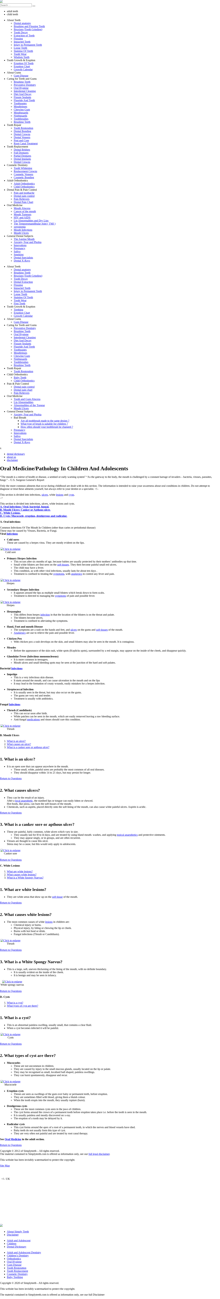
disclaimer (12, 460)
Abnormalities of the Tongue (29, 405)
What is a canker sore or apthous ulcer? (28, 747)
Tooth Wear (20, 54)
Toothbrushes (21, 118)
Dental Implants (22, 158)
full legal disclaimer (99, 1154)
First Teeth (19, 303)
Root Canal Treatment (26, 143)
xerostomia (20, 226)
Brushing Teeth (22, 81)
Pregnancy (19, 248)
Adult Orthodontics (24, 183)
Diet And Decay (22, 94)
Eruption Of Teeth (24, 63)
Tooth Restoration (23, 128)
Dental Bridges (22, 149)
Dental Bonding (22, 131)
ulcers (45, 494)
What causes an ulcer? (19, 744)
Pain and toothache (24, 192)
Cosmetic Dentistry (17, 1274)
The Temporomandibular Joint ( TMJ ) (35, 223)
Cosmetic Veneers (23, 174)
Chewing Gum (22, 109)
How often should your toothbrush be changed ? (47, 426)
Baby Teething (15, 1277)
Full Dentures (21, 152)
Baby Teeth (20, 377)
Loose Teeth (20, 47)
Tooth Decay (21, 32)
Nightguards (20, 115)
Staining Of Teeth (23, 51)
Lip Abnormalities (23, 402)
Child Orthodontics (24, 186)
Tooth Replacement (17, 1271)
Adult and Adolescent (18, 1240)
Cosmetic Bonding (24, 177)
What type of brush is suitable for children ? (44, 423)
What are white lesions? (20, 871)
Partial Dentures (22, 155)
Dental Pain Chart (23, 202)
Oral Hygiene (21, 88)
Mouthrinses (20, 106)
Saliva (17, 251)
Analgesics (20, 632)
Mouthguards (21, 112)
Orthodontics (14, 1258)
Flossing (18, 38)
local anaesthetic (24, 800)
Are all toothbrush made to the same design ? (45, 420)
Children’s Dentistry (18, 1255)
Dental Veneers (22, 137)
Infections (12, 533)
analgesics (76, 573)
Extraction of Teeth (24, 35)
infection (45, 614)
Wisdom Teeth (21, 57)
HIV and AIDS (22, 217)
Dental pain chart (23, 389)
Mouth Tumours (22, 214)
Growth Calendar (23, 69)
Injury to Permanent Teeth (28, 44)
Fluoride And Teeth (24, 100)
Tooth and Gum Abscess (27, 399)
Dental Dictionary (16, 1246)
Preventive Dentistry (25, 84)
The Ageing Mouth (24, 239)
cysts (71, 494)
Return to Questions (11, 778)
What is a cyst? (15, 1002)
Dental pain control (24, 195)
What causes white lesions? (21, 874)
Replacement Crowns (25, 171)
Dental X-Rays (22, 260)
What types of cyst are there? (22, 1005)
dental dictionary (16, 453)
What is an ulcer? (16, 741)
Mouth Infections (23, 229)
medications (33, 719)
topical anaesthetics (127, 834)
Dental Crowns (22, 134)
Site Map (5, 1165)
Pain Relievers (21, 199)
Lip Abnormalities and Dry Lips (31, 220)
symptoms (58, 573)
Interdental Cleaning (25, 91)
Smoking (19, 254)
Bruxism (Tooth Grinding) (28, 29)
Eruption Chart (22, 66)
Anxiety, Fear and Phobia (27, 242)
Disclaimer (13, 1234)
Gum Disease (21, 75)
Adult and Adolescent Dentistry (24, 1252)
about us (11, 457)
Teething (18, 309)
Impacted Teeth (22, 41)
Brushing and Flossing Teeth (29, 26)
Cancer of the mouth (25, 211)
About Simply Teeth (18, 1231)
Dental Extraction (23, 281)
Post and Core (21, 140)
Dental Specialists (23, 257)
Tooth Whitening (23, 168)
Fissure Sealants (22, 97)
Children (11, 1243)
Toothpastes (20, 103)
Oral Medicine (13, 1139)
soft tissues (63, 564)
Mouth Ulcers (21, 232)
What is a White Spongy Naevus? (25, 877)
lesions (59, 494)
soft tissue (57, 896)
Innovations (20, 245)
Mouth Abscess (22, 208)
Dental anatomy (22, 23)
